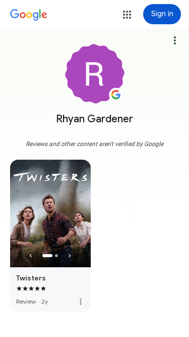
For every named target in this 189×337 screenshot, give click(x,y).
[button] (127, 15)
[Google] (28, 15)
